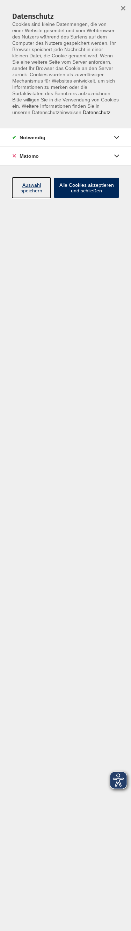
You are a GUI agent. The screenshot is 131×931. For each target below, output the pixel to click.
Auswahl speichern (31, 187)
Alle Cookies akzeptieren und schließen (86, 187)
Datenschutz (96, 112)
